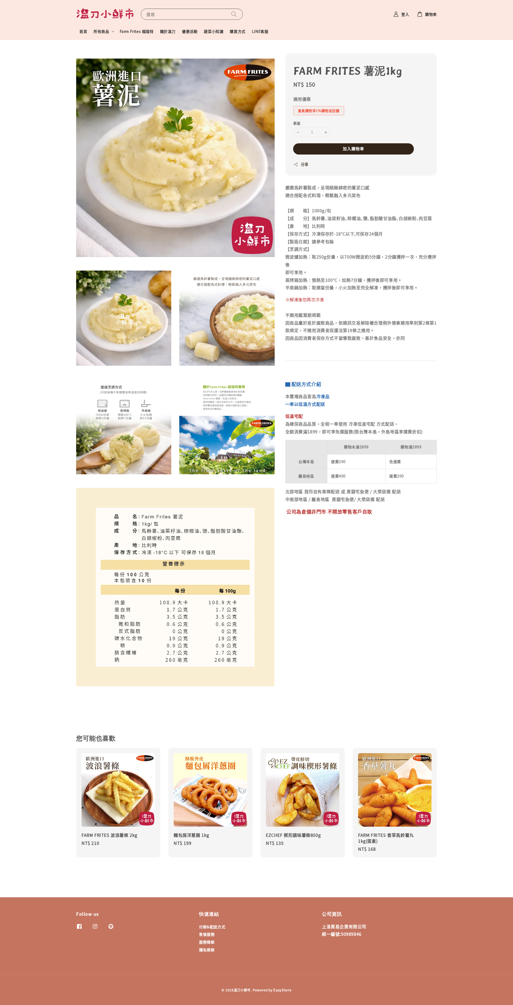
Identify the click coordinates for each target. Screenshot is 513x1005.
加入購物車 (353, 148)
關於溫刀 (168, 31)
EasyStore (282, 989)
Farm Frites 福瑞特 (137, 31)
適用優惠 (302, 99)
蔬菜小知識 (213, 31)
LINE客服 (260, 31)
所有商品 (101, 31)
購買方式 (237, 31)
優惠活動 (189, 31)
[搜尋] (234, 14)
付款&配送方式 (212, 926)
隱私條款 (207, 949)
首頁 (83, 31)
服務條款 (207, 942)
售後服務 (207, 934)
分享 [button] (305, 164)
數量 (297, 123)
